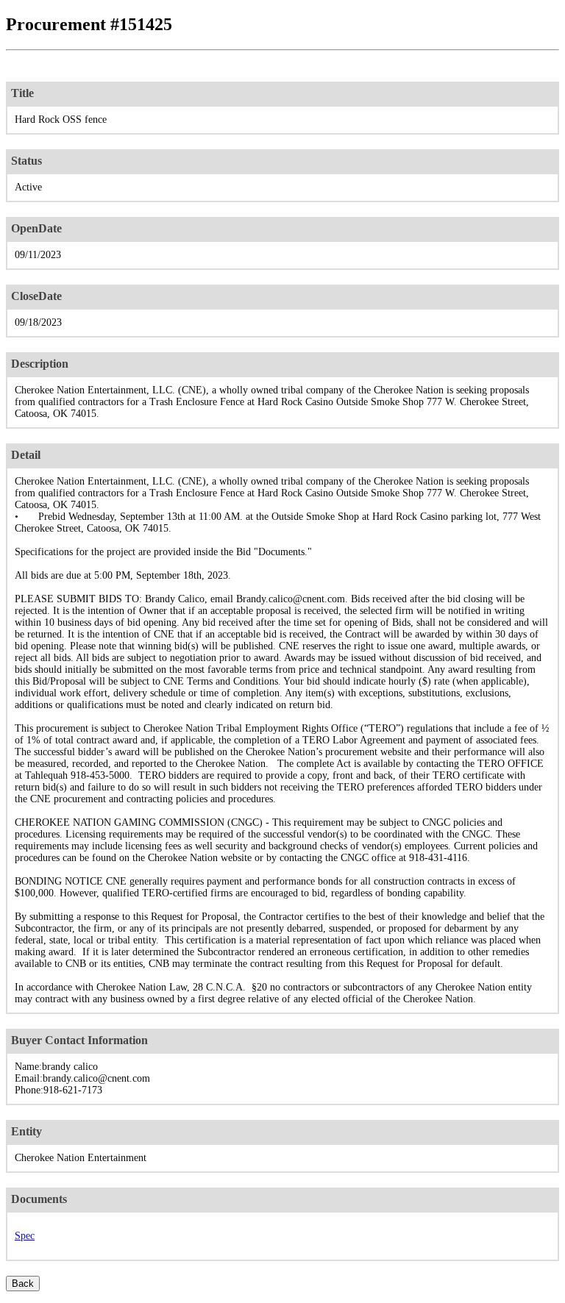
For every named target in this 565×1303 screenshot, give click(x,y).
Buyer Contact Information (79, 1040)
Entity (26, 1131)
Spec (25, 1235)
